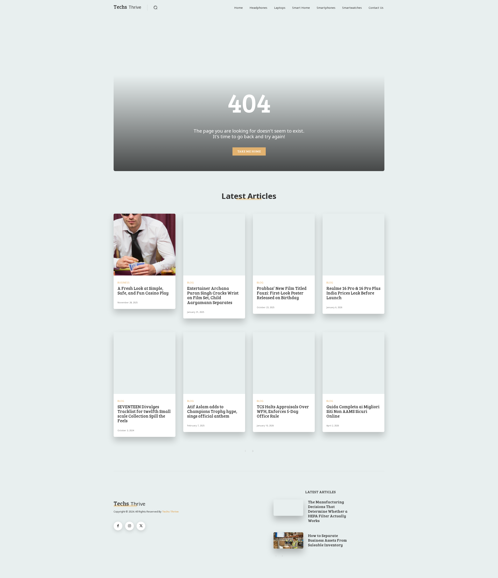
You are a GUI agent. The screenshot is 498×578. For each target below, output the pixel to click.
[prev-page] (245, 451)
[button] (155, 7)
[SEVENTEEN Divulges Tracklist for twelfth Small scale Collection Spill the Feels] (144, 363)
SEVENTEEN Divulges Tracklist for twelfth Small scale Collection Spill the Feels (144, 414)
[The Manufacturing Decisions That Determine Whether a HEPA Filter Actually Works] (288, 507)
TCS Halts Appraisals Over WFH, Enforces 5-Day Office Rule (283, 411)
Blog (190, 282)
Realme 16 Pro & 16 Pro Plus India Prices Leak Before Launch (353, 292)
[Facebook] (118, 526)
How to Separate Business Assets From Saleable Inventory (327, 540)
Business (123, 282)
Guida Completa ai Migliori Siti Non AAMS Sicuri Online (353, 411)
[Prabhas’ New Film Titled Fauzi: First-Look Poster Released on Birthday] (284, 244)
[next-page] (252, 451)
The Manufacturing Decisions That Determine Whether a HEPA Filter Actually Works (327, 511)
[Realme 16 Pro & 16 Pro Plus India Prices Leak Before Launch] (353, 244)
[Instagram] (129, 526)
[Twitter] (141, 526)
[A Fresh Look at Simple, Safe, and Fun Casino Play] (144, 244)
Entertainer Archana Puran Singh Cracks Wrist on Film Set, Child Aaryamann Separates (212, 295)
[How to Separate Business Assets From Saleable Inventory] (288, 540)
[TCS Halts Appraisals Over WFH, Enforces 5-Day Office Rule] (284, 363)
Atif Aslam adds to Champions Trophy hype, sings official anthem (212, 411)
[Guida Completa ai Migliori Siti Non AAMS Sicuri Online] (353, 363)
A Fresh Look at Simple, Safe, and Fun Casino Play (143, 290)
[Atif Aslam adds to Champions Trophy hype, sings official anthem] (214, 363)
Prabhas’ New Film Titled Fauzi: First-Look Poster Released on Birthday (282, 292)
